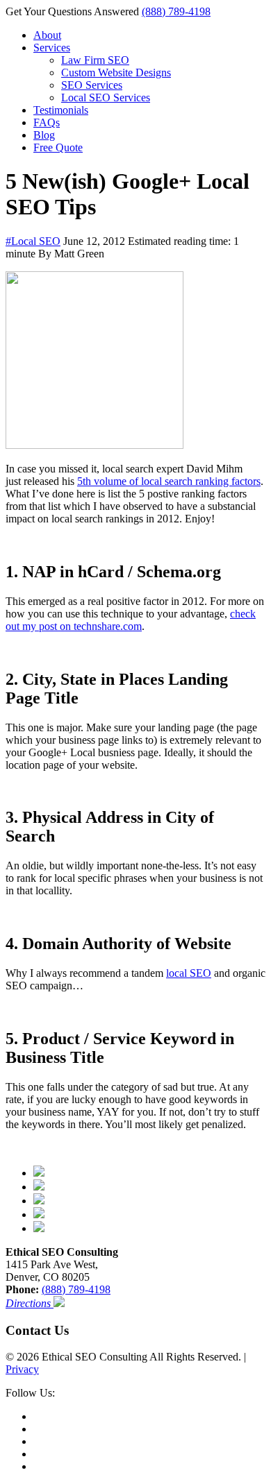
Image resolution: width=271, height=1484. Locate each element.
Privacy (22, 1369)
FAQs (46, 122)
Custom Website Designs (116, 72)
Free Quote (58, 147)
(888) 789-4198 (176, 11)
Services (51, 47)
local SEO (188, 973)
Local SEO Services (105, 97)
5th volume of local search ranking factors (169, 481)
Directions (30, 1303)
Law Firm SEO (95, 60)
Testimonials (60, 110)
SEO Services (91, 85)
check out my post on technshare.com (131, 620)
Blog (44, 135)
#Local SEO (33, 241)
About (47, 35)
